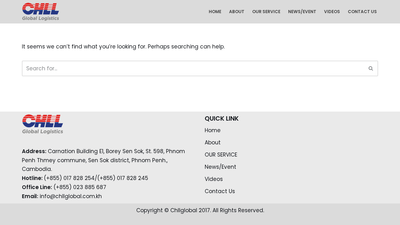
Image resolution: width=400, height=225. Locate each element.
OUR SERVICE (266, 12)
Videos (332, 12)
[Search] (371, 68)
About (236, 12)
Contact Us (362, 12)
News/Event (302, 12)
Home (215, 12)
